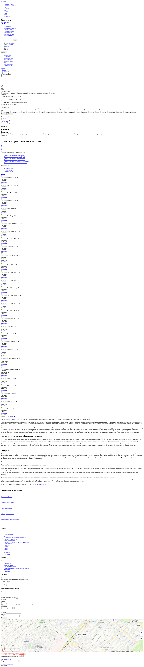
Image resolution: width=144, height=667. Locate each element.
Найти (15, 40)
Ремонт (6, 549)
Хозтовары (7, 552)
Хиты (5, 14)
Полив (6, 546)
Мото (5, 1)
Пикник (6, 545)
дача (5, 536)
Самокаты (7, 56)
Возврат (6, 8)
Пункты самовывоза (10, 5)
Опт (5, 7)
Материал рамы (5, 101)
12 (1, 145)
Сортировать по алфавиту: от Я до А (14, 157)
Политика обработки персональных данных (16, 568)
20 (1, 151)
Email (2, 616)
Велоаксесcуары (8, 58)
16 (1, 148)
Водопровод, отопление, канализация (15, 537)
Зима (5, 62)
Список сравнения (6, 659)
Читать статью (5, 121)
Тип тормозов (5, 107)
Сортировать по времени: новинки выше (15, 163)
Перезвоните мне (5, 22)
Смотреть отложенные (7, 664)
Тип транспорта (5, 91)
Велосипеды (7, 55)
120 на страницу (8, 171)
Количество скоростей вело (8, 104)
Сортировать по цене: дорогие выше (14, 160)
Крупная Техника (9, 31)
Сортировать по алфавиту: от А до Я (14, 155)
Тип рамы (3, 94)
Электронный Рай (9, 34)
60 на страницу (8, 168)
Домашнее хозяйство (10, 28)
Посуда (6, 548)
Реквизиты (7, 571)
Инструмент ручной (10, 540)
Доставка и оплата (9, 4)
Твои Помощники (9, 35)
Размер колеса (5, 98)
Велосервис (7, 554)
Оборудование (8, 65)
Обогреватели (8, 543)
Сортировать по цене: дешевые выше (14, 158)
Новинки (6, 13)
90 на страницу (8, 170)
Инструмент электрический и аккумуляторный (17, 542)
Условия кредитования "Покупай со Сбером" (13, 594)
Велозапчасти (8, 59)
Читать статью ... (41, 484)
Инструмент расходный (11, 539)
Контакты (7, 16)
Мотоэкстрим (8, 32)
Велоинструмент (9, 61)
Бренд (2, 110)
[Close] (17, 598)
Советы (6, 11)
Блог (5, 10)
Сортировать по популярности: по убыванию (17, 161)
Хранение (7, 569)
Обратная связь (8, 565)
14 (1, 146)
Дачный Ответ (8, 29)
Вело (2, 1)
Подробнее (4, 182)
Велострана (7, 26)
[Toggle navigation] (2, 19)
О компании (7, 563)
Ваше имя (3, 599)
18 (1, 149)
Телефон (3, 601)
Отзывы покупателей (10, 566)
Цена (2, 76)
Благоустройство (9, 534)
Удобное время (5, 602)
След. (12, 416)
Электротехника (8, 64)
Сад (5, 551)
